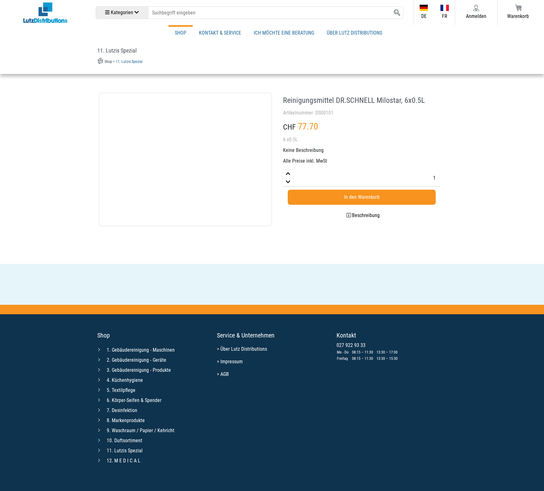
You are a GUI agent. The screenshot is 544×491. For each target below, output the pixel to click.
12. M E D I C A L (123, 461)
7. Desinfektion (122, 410)
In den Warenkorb (362, 197)
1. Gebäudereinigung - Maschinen (141, 350)
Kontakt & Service (220, 33)
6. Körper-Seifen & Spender (134, 400)
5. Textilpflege (121, 390)
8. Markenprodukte (126, 420)
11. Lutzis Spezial (125, 451)
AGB (224, 374)
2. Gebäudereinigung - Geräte (136, 360)
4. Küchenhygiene (125, 380)
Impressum (231, 362)
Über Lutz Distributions (354, 33)
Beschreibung (366, 215)
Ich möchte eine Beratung (284, 33)
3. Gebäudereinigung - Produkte (139, 370)
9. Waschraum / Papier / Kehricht (140, 430)
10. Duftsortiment (124, 441)
